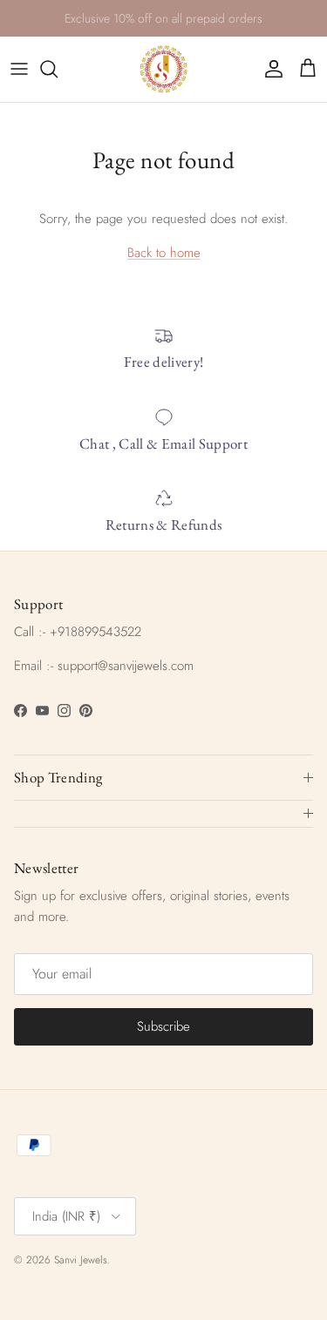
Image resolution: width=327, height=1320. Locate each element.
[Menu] (19, 69)
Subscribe (163, 1026)
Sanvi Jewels (80, 1260)
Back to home (164, 252)
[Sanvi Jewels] (163, 69)
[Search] (57, 69)
